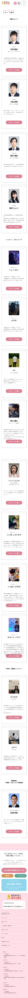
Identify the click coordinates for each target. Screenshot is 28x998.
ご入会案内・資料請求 (6, 925)
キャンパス (3, 917)
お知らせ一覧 (4, 929)
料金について (4, 921)
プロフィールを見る (14, 70)
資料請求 (7, 875)
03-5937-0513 (14, 884)
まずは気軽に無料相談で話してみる (14, 870)
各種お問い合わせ (5, 941)
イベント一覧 (4, 933)
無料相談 (15, 3)
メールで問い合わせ (20, 875)
